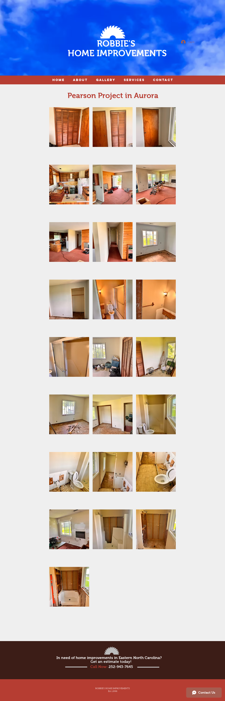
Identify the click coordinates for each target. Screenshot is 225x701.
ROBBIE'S (117, 43)
